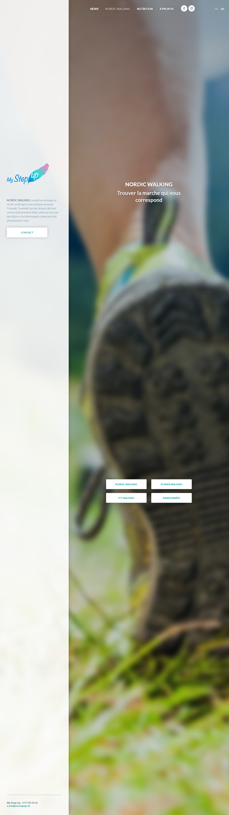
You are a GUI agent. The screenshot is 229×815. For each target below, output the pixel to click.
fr (216, 8)
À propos (167, 9)
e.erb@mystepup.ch (18, 805)
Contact (27, 232)
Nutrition (145, 9)
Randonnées (171, 497)
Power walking (171, 484)
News (94, 9)
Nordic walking (117, 9)
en (222, 8)
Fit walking (126, 497)
